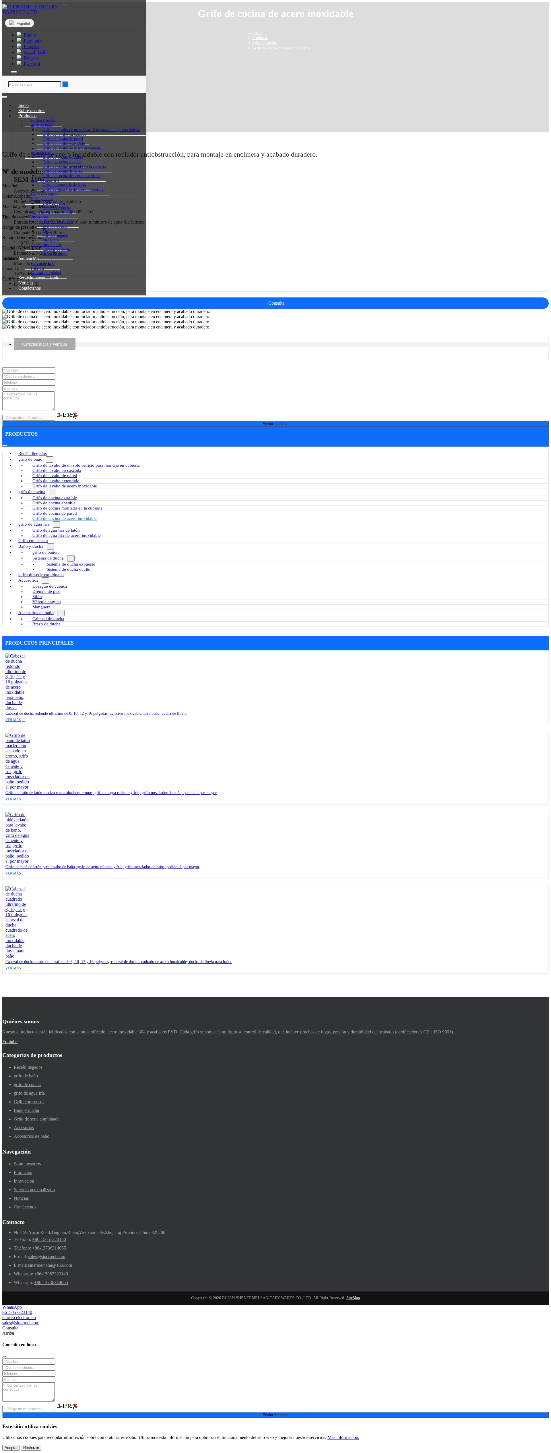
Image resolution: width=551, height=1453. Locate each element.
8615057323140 (17, 1312)
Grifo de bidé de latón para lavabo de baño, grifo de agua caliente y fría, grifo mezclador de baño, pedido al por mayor (102, 867)
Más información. (343, 1437)
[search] (14, 72)
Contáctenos (29, 288)
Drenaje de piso (46, 591)
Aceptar (11, 1448)
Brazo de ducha (54, 254)
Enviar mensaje (275, 424)
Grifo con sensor (33, 540)
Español (22, 24)
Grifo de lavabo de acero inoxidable (71, 148)
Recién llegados (32, 453)
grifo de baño (30, 459)
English (30, 34)
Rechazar (31, 1448)
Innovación (24, 1181)
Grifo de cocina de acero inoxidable (71, 176)
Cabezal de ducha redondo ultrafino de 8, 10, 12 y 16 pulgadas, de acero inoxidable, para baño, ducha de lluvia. (96, 713)
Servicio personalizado (38, 277)
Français (31, 46)
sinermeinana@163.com (50, 1265)
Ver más (13, 720)
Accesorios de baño (36, 612)
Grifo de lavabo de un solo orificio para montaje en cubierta (86, 465)
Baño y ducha (30, 546)
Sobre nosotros (27, 1163)
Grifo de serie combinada (41, 574)
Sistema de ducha (48, 558)
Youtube (10, 1041)
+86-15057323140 (49, 1239)
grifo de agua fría (33, 524)
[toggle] (4, 97)
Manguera (41, 607)
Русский (31, 63)
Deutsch (31, 57)
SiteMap (353, 1298)
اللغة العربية (34, 52)
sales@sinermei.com (46, 1256)
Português (32, 40)
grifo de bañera (46, 552)
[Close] (4, 1357)
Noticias (21, 1198)
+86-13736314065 (49, 1248)
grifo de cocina (31, 491)
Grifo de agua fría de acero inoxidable (73, 189)
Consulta (276, 303)
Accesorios (28, 580)
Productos (23, 1172)
